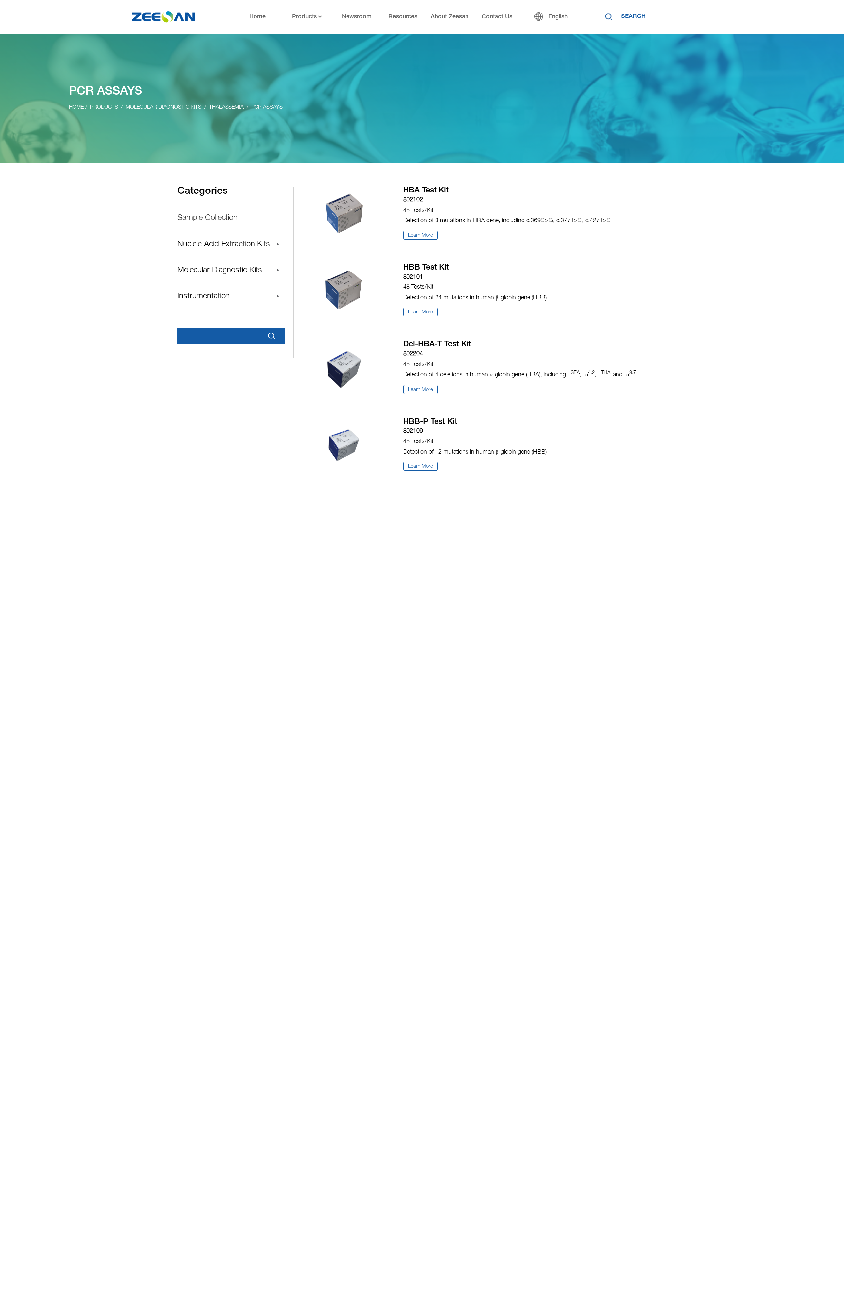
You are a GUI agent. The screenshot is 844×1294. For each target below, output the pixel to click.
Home (257, 16)
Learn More (420, 235)
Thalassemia (226, 107)
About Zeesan (449, 16)
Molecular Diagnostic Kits (163, 107)
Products (304, 16)
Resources (402, 16)
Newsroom (357, 16)
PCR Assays (267, 107)
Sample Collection (207, 217)
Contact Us (497, 16)
